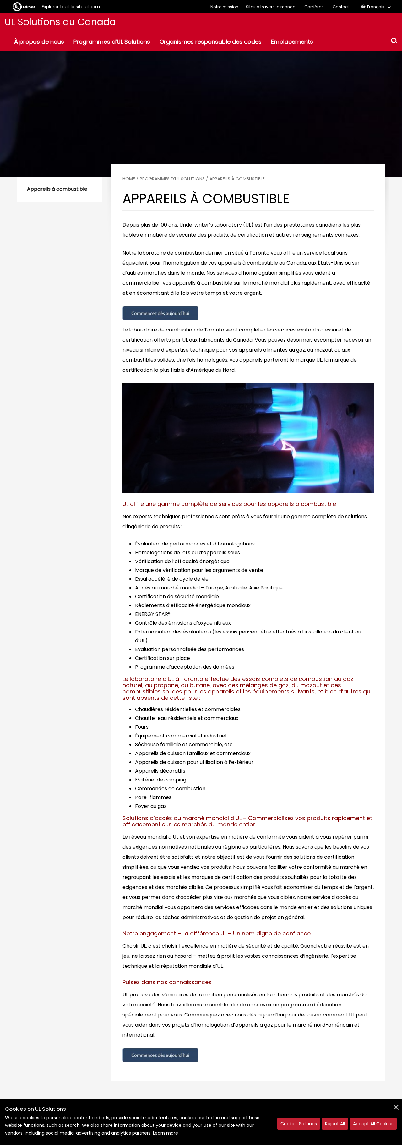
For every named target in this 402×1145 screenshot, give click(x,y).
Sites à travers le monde (271, 7)
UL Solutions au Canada (60, 22)
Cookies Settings (298, 1123)
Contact (341, 7)
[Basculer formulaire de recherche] (394, 41)
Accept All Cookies (373, 1123)
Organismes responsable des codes (211, 42)
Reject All (335, 1123)
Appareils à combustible (57, 189)
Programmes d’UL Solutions (111, 42)
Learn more (165, 1133)
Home (128, 179)
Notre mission (224, 7)
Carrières (314, 7)
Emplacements (292, 42)
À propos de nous (39, 42)
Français (375, 7)
